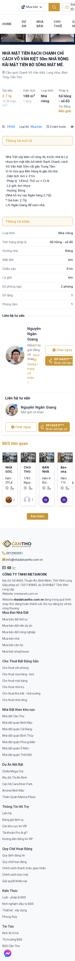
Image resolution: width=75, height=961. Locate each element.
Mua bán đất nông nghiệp (18, 632)
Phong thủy (9, 916)
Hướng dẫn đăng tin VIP (17, 839)
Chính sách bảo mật (15, 874)
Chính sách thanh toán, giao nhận (24, 868)
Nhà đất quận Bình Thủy (18, 735)
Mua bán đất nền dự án (17, 625)
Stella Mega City (13, 771)
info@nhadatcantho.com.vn (24, 559)
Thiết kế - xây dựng (14, 910)
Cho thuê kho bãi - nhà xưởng (21, 693)
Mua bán (36, 126)
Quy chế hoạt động (14, 862)
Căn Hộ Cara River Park (17, 784)
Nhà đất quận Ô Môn (15, 748)
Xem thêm (37, 516)
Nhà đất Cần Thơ (13, 716)
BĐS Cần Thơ (11, 946)
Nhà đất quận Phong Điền (18, 742)
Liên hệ (6, 813)
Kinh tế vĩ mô (10, 933)
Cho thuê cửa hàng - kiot (18, 674)
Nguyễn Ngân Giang (34, 333)
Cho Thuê (58, 24)
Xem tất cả (36, 359)
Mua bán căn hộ (12, 645)
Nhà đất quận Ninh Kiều (17, 722)
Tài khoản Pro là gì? (15, 832)
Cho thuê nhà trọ (13, 687)
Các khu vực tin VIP (14, 826)
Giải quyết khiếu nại (14, 881)
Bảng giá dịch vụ (13, 819)
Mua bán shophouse (15, 651)
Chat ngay (22, 427)
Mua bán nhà (10, 638)
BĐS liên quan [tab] (15, 443)
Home (6, 24)
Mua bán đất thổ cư (15, 619)
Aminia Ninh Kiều (13, 790)
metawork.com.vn (26, 593)
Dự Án (24, 24)
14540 (10, 126)
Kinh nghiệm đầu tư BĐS (18, 903)
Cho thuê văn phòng (15, 667)
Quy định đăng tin (13, 855)
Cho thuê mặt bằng (15, 680)
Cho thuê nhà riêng (14, 700)
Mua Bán (40, 24)
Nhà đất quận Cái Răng (17, 729)
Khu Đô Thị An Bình (14, 777)
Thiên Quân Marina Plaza (18, 797)
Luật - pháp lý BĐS (14, 897)
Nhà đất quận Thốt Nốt (17, 754)
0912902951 (14, 553)
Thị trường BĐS (12, 939)
